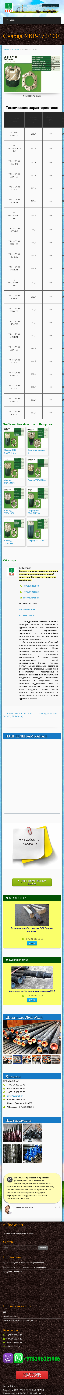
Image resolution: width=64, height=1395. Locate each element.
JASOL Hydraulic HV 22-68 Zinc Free (18, 1321)
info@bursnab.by (31, 598)
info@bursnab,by (14, 1346)
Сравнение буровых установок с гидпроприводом (24, 1263)
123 (4, 1312)
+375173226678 (31, 586)
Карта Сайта (9, 1386)
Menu (12, 20)
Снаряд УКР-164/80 (50, 713)
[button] (58, 1023)
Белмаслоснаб (9, 1316)
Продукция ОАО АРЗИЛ (13, 1272)
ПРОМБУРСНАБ (27, 609)
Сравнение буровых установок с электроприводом (24, 1267)
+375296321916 (27, 615)
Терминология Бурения (13, 1233)
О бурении (28, 1233)
